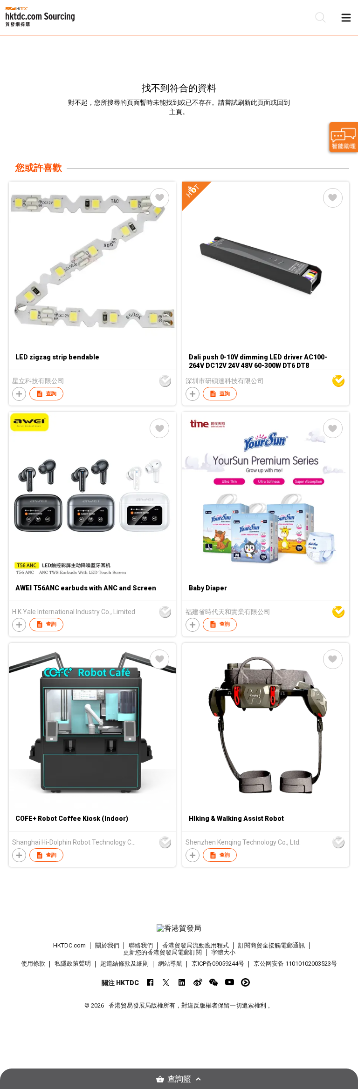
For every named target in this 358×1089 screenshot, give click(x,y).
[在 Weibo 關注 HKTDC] (197, 982)
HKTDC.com (69, 945)
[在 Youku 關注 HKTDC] (245, 982)
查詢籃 (179, 1079)
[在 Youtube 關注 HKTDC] (229, 982)
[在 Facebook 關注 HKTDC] (150, 982)
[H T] (265, 346)
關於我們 (107, 945)
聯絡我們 (141, 945)
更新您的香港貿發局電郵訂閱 (162, 952)
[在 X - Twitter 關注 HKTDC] (166, 982)
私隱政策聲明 (73, 963)
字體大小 (223, 952)
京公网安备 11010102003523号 (295, 963)
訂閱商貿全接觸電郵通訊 (271, 945)
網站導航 (170, 963)
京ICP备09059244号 (218, 963)
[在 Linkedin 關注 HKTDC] (182, 982)
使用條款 (33, 963)
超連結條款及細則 (124, 963)
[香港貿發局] (179, 928)
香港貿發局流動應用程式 (195, 945)
